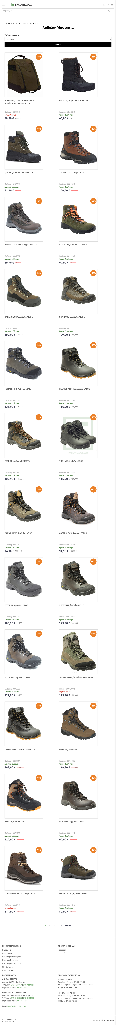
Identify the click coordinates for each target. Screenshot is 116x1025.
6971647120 (22, 1001)
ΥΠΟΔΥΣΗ (16, 23)
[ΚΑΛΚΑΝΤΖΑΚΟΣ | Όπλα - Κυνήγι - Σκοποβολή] (24, 5)
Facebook (62, 950)
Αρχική (7, 23)
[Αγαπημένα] (107, 5)
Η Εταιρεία (6, 950)
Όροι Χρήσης (7, 953)
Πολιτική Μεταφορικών (12, 963)
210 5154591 (28, 998)
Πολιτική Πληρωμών (10, 960)
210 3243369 (16, 985)
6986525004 (22, 988)
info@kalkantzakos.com (16, 1006)
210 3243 (27, 985)
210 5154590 (16, 998)
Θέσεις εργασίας (9, 970)
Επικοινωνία (7, 967)
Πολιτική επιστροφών (11, 957)
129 (32, 985)
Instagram (62, 952)
